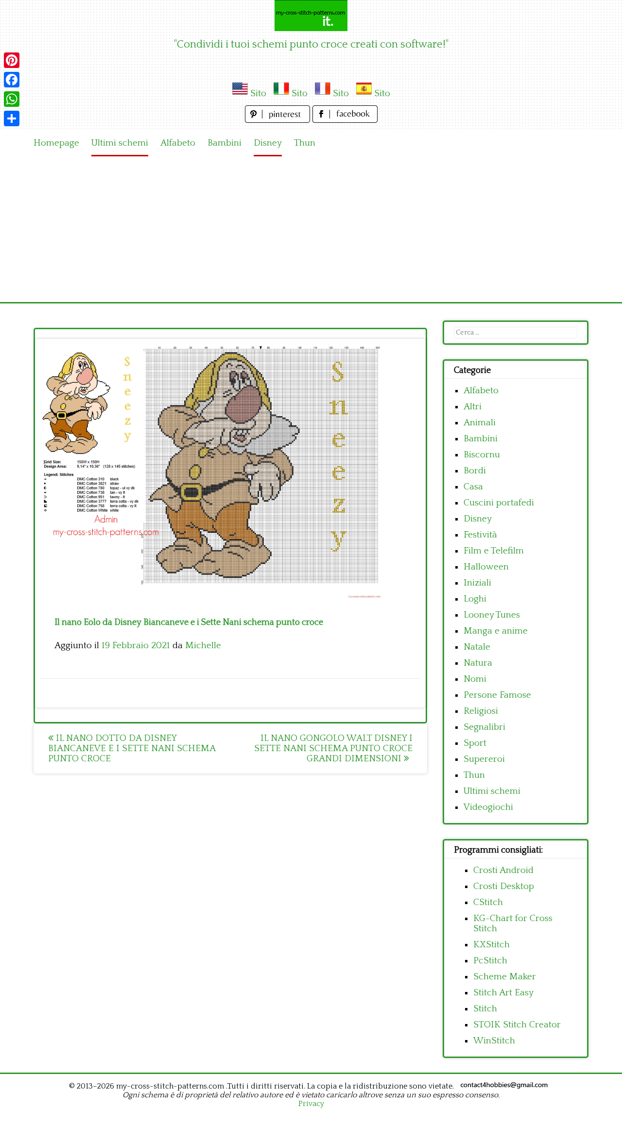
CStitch (488, 902)
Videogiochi (488, 807)
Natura (478, 663)
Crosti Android (503, 870)
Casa (473, 487)
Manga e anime (496, 631)
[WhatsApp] (11, 99)
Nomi (475, 679)
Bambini (224, 143)
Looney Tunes (492, 615)
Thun (304, 143)
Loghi (475, 599)
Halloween (486, 567)
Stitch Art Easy (503, 993)
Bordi (475, 471)
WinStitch (494, 1041)
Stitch (485, 1009)
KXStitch (491, 945)
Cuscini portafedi (499, 503)
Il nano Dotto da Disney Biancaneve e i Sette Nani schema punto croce (131, 748)
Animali (480, 423)
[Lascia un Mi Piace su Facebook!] (345, 120)
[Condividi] (11, 118)
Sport (475, 743)
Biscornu (482, 455)
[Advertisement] (311, 229)
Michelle (203, 645)
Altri (473, 407)
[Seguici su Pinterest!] (278, 120)
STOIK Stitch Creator (517, 1025)
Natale (477, 647)
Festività (480, 535)
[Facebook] (11, 79)
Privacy (311, 1103)
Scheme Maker (504, 977)
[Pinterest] (11, 60)
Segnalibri (484, 727)
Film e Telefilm (494, 551)
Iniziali (477, 583)
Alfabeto (177, 143)
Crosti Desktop (503, 886)
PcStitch (490, 961)
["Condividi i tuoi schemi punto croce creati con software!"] (311, 15)
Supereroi (484, 759)
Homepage (56, 143)
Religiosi (481, 711)
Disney (268, 143)
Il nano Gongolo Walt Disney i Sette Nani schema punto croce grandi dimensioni (333, 748)
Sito (258, 93)
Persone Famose (497, 695)
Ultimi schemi (119, 143)
